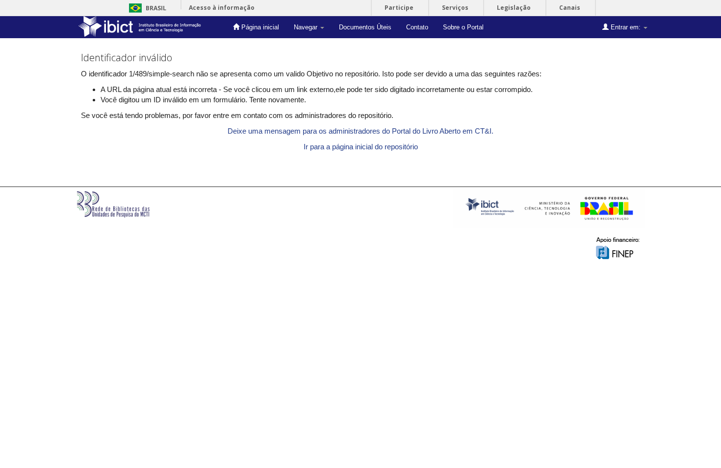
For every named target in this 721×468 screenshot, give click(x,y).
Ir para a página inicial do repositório (361, 146)
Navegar (306, 27)
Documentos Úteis (365, 27)
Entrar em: (626, 27)
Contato (417, 27)
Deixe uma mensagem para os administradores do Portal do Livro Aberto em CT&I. (360, 131)
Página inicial (259, 27)
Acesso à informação (222, 7)
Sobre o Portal (463, 27)
